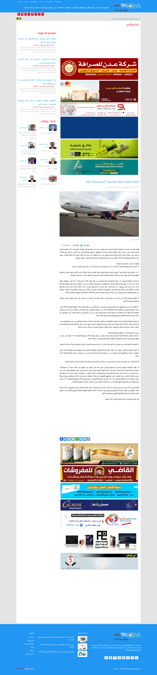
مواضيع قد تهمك (46, 33)
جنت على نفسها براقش (49, 184)
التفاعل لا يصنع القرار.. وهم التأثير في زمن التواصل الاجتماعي (27, 135)
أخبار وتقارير (90, 8)
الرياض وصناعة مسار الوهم (48, 133)
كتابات (41, 1)
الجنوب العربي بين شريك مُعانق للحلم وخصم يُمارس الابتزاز (27, 168)
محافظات (60, 8)
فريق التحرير (34, 1)
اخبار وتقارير (30, 640)
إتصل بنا (20, 1)
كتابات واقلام (48, 121)
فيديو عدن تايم (29, 654)
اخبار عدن (98, 8)
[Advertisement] (99, 42)
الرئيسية (106, 8)
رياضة (32, 8)
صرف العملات (58, 1)
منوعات (68, 8)
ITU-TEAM (20, 669)
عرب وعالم (52, 8)
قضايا (37, 8)
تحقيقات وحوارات (78, 8)
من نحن (26, 1)
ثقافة (26, 8)
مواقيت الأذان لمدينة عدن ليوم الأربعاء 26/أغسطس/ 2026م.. (56, 652)
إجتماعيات (43, 8)
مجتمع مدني (48, 1)
